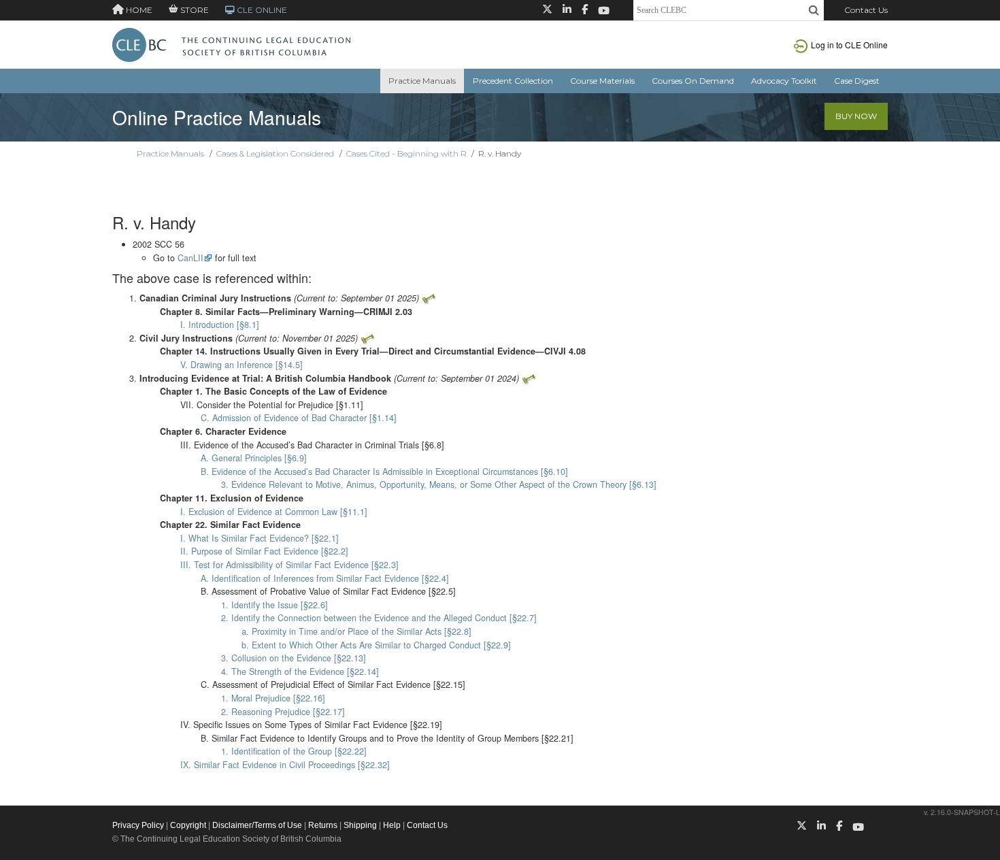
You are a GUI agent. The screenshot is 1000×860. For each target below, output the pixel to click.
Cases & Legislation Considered (275, 153)
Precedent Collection (513, 81)
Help (392, 825)
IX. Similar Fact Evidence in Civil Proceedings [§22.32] (285, 765)
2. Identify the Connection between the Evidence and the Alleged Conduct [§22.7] (379, 618)
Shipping (360, 825)
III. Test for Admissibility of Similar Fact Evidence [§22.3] (289, 565)
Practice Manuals (422, 81)
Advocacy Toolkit (784, 81)
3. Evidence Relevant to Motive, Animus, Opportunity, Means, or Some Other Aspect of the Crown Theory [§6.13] (438, 484)
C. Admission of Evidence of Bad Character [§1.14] (299, 418)
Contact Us (866, 10)
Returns (322, 825)
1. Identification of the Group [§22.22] (294, 751)
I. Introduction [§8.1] (219, 324)
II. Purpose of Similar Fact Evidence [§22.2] (264, 551)
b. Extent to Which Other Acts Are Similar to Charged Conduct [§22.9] (376, 645)
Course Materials (602, 81)
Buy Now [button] (856, 116)
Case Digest (857, 81)
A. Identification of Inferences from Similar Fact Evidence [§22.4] (325, 578)
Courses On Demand (693, 81)
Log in (849, 44)
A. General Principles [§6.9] (254, 458)
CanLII (190, 258)
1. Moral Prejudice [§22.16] (273, 698)
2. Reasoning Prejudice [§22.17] (283, 712)
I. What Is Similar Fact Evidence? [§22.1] (259, 538)
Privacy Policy (138, 825)
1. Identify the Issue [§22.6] (274, 605)
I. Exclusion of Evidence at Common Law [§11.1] (273, 512)
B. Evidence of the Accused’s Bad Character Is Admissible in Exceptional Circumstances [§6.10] (384, 471)
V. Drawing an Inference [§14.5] (241, 365)
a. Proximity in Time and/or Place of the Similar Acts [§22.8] (356, 631)
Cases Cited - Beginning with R (406, 153)
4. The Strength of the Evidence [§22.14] (300, 671)
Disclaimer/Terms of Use (257, 825)
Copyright (188, 825)
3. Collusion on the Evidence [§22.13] (293, 658)
